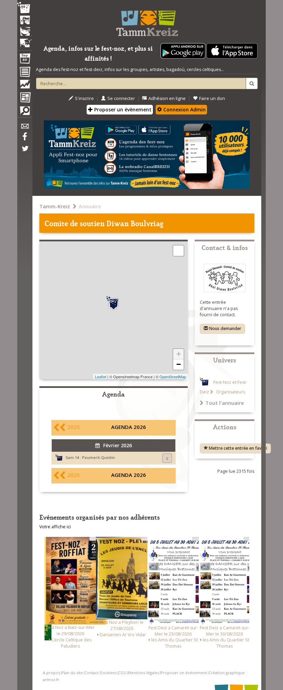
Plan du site (72, 672)
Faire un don (212, 98)
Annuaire (90, 206)
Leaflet (100, 376)
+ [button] (178, 354)
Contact (91, 672)
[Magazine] (24, 98)
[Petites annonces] (24, 112)
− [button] (178, 364)
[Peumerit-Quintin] (113, 303)
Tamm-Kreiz (54, 206)
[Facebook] (24, 139)
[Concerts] (24, 20)
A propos (51, 672)
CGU (122, 672)
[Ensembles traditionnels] (24, 40)
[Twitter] (24, 152)
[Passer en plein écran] (178, 251)
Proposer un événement (183, 672)
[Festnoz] (24, 8)
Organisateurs (230, 392)
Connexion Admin (184, 109)
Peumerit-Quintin (98, 457)
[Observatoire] (24, 86)
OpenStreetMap (172, 376)
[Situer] (167, 458)
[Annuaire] (24, 73)
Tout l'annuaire (224, 402)
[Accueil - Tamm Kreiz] (146, 21)
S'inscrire (84, 98)
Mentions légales (143, 672)
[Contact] (24, 128)
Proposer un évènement (122, 109)
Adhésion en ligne (167, 98)
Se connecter (121, 98)
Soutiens (108, 672)
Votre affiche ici (55, 527)
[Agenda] (24, 60)
